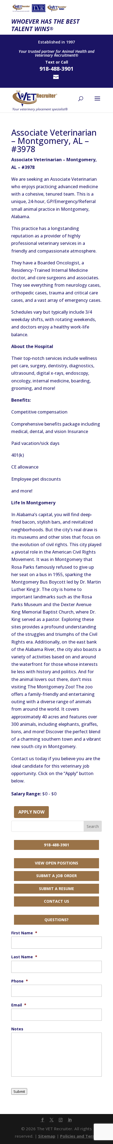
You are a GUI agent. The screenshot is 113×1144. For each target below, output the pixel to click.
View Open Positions (56, 863)
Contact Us (56, 901)
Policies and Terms (79, 1136)
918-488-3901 (56, 844)
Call (64, 62)
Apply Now (31, 812)
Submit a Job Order (56, 875)
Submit (19, 1091)
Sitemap (46, 1136)
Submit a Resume (56, 888)
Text (50, 62)
